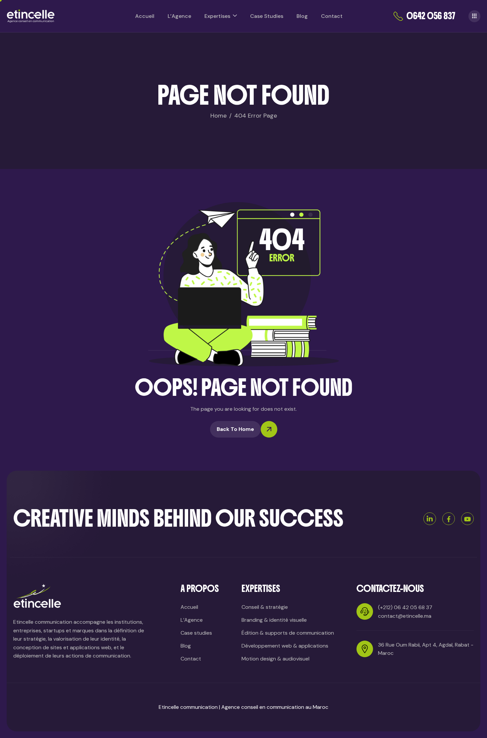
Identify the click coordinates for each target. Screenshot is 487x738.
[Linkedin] (429, 518)
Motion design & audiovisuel (275, 658)
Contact (332, 16)
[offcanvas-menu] (474, 16)
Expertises (217, 16)
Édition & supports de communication (288, 632)
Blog (302, 16)
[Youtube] (467, 518)
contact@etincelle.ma (404, 615)
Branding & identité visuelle (274, 619)
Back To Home (235, 429)
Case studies (196, 632)
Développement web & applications (285, 645)
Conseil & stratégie (265, 607)
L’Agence (179, 16)
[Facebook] (448, 518)
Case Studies (266, 16)
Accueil (144, 16)
